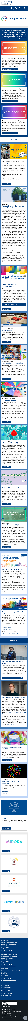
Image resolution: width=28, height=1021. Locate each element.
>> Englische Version (7, 629)
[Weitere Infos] (14, 320)
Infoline (13, 1009)
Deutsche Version (6, 633)
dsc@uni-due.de (7, 952)
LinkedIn (4, 793)
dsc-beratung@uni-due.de (9, 966)
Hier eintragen (6, 760)
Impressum (18, 1011)
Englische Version (16, 633)
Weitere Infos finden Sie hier (9, 69)
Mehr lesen (5, 851)
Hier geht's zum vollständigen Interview (11, 677)
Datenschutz (7, 1013)
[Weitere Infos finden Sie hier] (14, 48)
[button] (16, 8)
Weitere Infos (6, 183)
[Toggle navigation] (2, 8)
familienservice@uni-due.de (9, 980)
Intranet (6, 1009)
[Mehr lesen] (14, 841)
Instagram (4, 791)
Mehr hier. (9, 724)
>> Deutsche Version (7, 627)
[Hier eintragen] (14, 738)
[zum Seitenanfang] (25, 1018)
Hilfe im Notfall (8, 1011)
